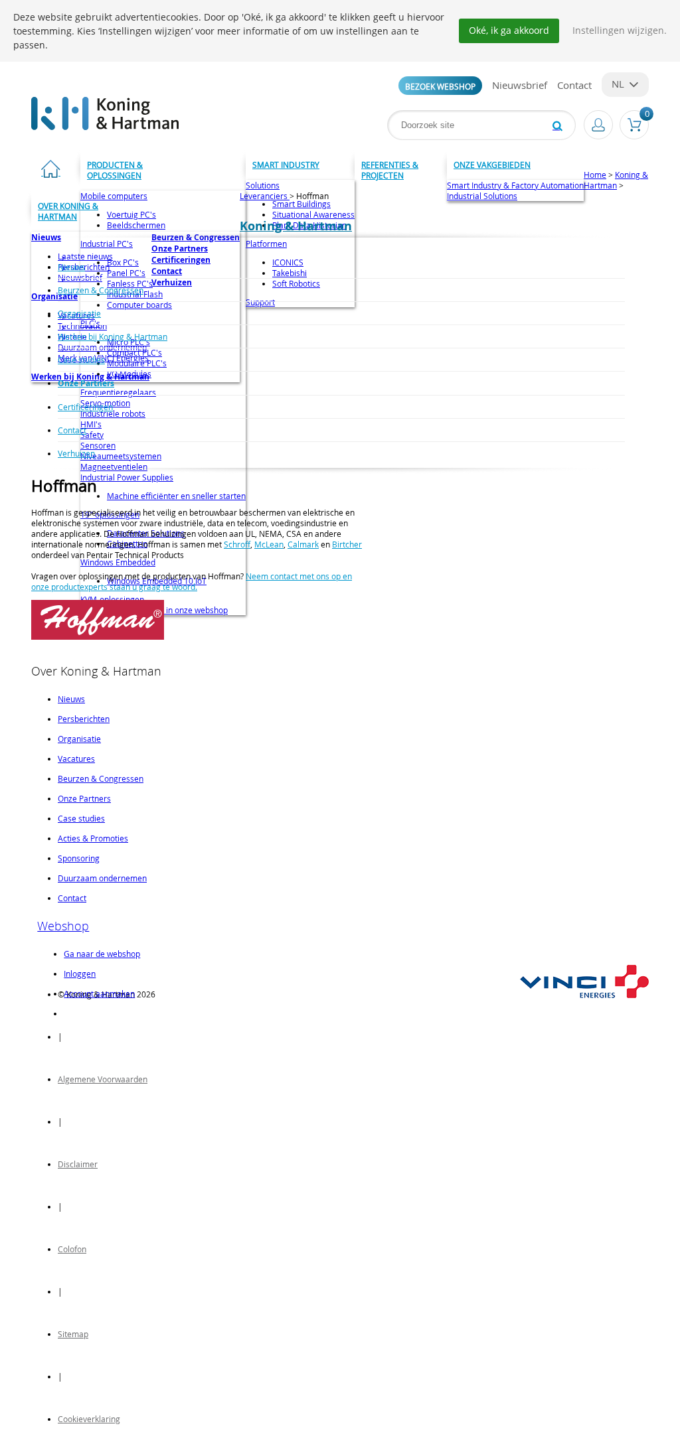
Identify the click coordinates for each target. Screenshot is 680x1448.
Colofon (72, 1249)
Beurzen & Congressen (100, 290)
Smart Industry (285, 164)
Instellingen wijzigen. (619, 30)
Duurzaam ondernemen (102, 878)
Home (595, 174)
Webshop (63, 926)
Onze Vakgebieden (492, 164)
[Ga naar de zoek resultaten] (557, 125)
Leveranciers (265, 195)
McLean (269, 544)
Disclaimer (78, 1164)
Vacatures (76, 758)
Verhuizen (76, 453)
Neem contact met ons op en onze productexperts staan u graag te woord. (191, 581)
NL (618, 83)
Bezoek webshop (440, 86)
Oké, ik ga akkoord (509, 30)
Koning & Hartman (616, 179)
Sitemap (73, 1334)
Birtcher (347, 544)
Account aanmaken (99, 993)
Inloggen (80, 973)
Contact (574, 85)
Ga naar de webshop (102, 953)
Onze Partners (86, 383)
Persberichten (84, 718)
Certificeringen (85, 406)
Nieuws (71, 266)
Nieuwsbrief (519, 85)
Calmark (303, 544)
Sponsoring (79, 858)
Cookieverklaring (89, 1418)
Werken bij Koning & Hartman (112, 336)
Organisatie (79, 313)
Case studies (81, 359)
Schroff (237, 544)
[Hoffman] (97, 636)
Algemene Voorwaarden (102, 1079)
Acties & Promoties (93, 838)
